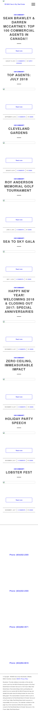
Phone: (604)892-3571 (19, 626)
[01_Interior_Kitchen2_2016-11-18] (19, 148)
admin (31, 117)
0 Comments (21, 61)
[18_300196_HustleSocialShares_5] (19, 94)
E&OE (18, 679)
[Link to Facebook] (30, 712)
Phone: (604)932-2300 (19, 554)
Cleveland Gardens (19, 130)
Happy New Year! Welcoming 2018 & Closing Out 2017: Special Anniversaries (19, 301)
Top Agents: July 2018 (19, 77)
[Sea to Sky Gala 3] (19, 256)
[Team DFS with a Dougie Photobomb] (19, 438)
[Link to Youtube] (33, 712)
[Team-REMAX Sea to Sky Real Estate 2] (19, 384)
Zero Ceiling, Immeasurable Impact (19, 365)
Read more (19, 51)
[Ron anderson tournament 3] (19, 206)
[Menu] (32, 4)
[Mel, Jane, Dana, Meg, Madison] (19, 487)
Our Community (19, 15)
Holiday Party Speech (19, 420)
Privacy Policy (24, 679)
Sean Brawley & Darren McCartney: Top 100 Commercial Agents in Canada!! (19, 28)
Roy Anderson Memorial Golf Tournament (19, 186)
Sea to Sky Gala (19, 241)
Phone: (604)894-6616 (19, 662)
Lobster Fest (19, 472)
